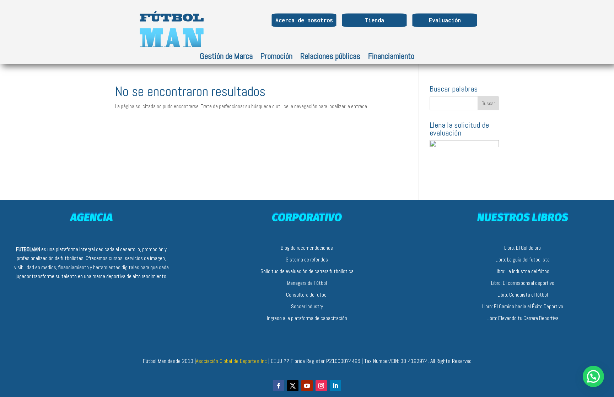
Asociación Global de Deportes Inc (232, 361)
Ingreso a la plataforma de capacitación (307, 318)
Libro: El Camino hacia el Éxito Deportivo (522, 306)
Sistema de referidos (307, 259)
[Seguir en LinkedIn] (335, 385)
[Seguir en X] (292, 385)
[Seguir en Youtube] (307, 385)
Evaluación (445, 20)
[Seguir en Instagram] (321, 385)
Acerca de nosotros (304, 20)
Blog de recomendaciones (307, 247)
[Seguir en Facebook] (278, 385)
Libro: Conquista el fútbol (522, 294)
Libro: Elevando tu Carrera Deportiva (522, 318)
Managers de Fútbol (307, 283)
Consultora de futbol (307, 294)
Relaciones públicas (330, 57)
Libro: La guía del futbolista (522, 259)
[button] (593, 376)
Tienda (374, 20)
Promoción (276, 57)
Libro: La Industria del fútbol (522, 271)
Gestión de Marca (226, 57)
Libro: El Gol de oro (522, 247)
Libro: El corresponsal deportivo (522, 283)
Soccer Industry (307, 306)
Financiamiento (391, 57)
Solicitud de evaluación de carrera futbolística (307, 271)
